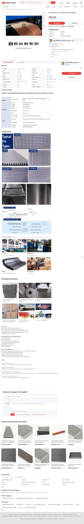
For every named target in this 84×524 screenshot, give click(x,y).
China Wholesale (37, 514)
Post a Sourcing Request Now (39, 414)
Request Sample (70, 26)
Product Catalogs (19, 477)
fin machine (24, 479)
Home (2, 9)
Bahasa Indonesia (78, 516)
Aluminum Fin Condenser (68, 504)
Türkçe (67, 516)
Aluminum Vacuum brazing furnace (29, 482)
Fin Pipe (20, 507)
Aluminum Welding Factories (8, 504)
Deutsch (39, 516)
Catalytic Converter (46, 479)
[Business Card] (80, 68)
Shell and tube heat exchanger (68, 482)
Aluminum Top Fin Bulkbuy (30, 507)
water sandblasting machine (7, 479)
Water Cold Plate (65, 479)
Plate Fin (78, 504)
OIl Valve (44, 482)
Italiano (35, 516)
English (11, 516)
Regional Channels (57, 514)
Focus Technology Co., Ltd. (33, 518)
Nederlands (44, 516)
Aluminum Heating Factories (39, 504)
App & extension (67, 6)
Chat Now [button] (75, 23)
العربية (49, 516)
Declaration (56, 518)
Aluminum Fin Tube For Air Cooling (9, 507)
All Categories (6, 6)
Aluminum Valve (20, 504)
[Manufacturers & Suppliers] (8, 2)
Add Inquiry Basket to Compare (24, 48)
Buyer (54, 6)
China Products (16, 514)
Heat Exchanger (32, 9)
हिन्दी (59, 516)
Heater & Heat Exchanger (23, 9)
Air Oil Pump (28, 504)
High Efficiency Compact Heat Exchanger (25, 498)
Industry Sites (50, 514)
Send (13, 414)
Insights (75, 514)
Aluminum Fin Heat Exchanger (54, 504)
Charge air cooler (25, 484)
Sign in (81, 3)
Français (24, 516)
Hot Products (9, 514)
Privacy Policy (61, 518)
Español (15, 516)
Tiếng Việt (72, 516)
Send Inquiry (57, 23)
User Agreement (49, 518)
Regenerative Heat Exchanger (42, 498)
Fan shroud (3, 484)
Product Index (64, 514)
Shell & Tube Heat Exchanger (8, 498)
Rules (82, 6)
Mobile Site (70, 514)
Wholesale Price (44, 514)
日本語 (56, 516)
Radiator (64, 484)
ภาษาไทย (63, 516)
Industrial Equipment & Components (11, 9)
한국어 (52, 516)
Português (20, 516)
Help (60, 6)
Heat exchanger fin (46, 484)
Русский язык (30, 516)
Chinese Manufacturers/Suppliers (26, 514)
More (2, 510)
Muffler (2, 482)
